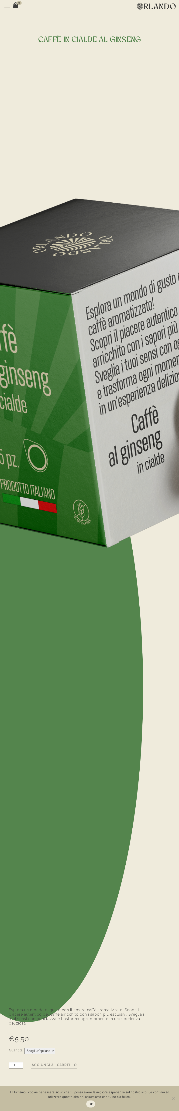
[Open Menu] (6, 6)
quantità (16, 1050)
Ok (91, 1104)
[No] (173, 1098)
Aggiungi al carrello (54, 1065)
